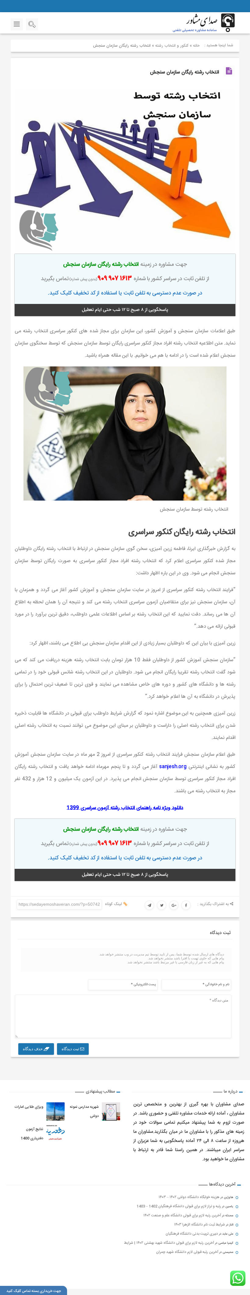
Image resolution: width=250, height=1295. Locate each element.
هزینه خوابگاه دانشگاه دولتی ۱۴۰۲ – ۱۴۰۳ (189, 1197)
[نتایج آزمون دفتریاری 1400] (55, 1134)
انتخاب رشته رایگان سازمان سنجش (184, 72)
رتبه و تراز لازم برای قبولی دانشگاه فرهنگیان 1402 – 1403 (179, 1206)
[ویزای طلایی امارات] (55, 1111)
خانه (196, 45)
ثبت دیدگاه (71, 1049)
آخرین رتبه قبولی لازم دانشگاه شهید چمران (187, 1252)
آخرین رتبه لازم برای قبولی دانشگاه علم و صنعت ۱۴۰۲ (182, 1215)
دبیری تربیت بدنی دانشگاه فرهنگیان (192, 1234)
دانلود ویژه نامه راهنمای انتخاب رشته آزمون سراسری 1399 (125, 808)
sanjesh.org (173, 767)
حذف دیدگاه (33, 1049)
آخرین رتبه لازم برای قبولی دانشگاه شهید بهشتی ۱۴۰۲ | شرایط (169, 1243)
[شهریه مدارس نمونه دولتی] (111, 1111)
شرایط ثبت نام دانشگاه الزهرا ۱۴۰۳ (199, 1225)
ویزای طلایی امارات (28, 1107)
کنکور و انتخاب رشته (171, 45)
